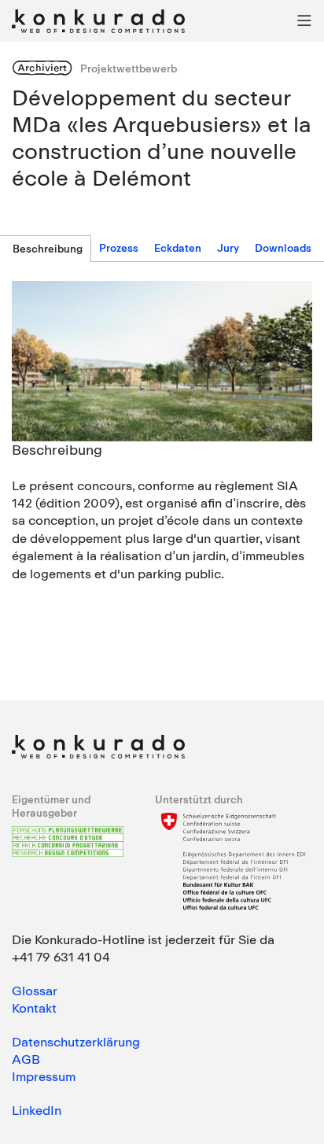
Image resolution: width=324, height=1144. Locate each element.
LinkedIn (36, 1110)
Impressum (43, 1076)
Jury (228, 248)
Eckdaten (177, 248)
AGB (26, 1059)
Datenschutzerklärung (76, 1042)
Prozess (118, 248)
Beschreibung (48, 248)
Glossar (34, 990)
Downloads (283, 248)
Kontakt (34, 1008)
